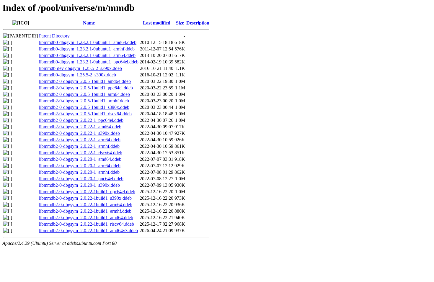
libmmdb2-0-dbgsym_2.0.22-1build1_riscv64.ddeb (86, 224)
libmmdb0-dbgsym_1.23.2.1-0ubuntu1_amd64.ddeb (87, 42)
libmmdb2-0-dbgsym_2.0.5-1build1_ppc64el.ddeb (86, 87)
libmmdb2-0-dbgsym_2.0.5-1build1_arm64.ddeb (84, 94)
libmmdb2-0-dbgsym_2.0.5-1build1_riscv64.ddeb (85, 113)
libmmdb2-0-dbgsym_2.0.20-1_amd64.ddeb (80, 159)
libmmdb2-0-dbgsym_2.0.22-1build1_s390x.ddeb (85, 198)
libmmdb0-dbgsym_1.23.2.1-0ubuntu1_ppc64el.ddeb (88, 61)
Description (197, 22)
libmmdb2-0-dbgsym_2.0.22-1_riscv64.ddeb (80, 152)
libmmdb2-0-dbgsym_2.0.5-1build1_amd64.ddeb (85, 81)
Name (89, 22)
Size (180, 22)
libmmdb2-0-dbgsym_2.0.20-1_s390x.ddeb (79, 185)
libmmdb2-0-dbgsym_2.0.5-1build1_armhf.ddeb (84, 100)
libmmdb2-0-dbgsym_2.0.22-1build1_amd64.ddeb (86, 217)
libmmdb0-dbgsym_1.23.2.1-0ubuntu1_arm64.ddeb (87, 55)
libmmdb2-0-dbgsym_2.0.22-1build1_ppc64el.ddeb (87, 191)
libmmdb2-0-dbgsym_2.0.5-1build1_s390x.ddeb (84, 107)
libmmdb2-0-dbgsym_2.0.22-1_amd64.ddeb (80, 126)
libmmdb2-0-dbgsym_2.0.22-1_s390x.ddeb (79, 133)
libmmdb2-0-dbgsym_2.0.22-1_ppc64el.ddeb (81, 120)
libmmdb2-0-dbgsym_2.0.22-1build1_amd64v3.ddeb (88, 230)
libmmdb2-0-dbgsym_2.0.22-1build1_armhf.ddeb (85, 211)
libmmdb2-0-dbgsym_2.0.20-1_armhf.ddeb (79, 172)
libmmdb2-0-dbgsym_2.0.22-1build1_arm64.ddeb (85, 204)
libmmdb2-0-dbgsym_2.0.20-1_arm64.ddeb (79, 165)
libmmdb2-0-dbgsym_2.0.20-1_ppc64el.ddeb (81, 178)
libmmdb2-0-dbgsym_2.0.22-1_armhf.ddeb (79, 146)
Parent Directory (54, 35)
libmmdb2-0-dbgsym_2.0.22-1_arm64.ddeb (79, 139)
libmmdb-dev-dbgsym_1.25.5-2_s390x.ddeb (80, 68)
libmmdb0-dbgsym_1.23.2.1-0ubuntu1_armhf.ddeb (87, 48)
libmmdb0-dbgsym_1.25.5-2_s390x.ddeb (77, 74)
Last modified (156, 22)
